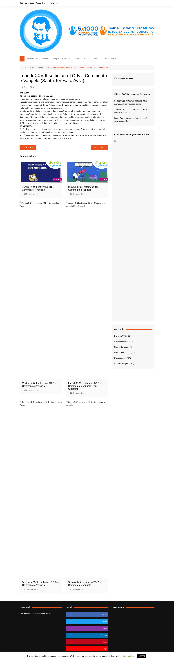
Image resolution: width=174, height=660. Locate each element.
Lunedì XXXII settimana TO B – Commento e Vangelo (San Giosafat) (84, 386)
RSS (21, 3)
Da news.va (145, 94)
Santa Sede (29, 3)
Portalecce (54, 3)
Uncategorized (120, 358)
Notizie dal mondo (121, 347)
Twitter (144, 3)
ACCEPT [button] (142, 656)
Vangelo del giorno (122, 364)
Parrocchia (66, 59)
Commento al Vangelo (50, 59)
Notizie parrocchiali (122, 353)
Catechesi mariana (122, 341)
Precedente (29, 147)
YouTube (152, 3)
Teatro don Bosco (81, 59)
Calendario (96, 59)
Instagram (148, 3)
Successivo (98, 147)
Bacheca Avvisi (120, 336)
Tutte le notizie (32, 59)
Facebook (140, 3)
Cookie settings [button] (128, 656)
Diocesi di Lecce (42, 3)
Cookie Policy (110, 59)
